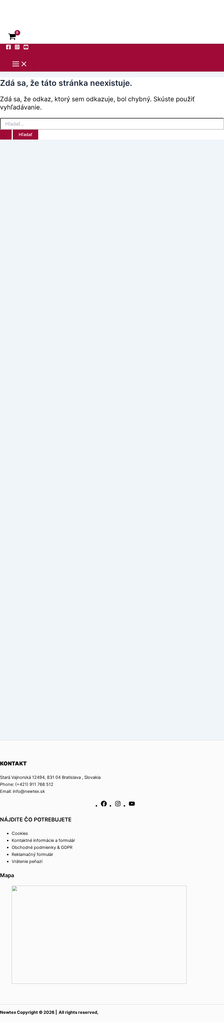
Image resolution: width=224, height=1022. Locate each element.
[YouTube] (131, 805)
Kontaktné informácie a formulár (43, 840)
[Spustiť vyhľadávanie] (6, 135)
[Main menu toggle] (20, 64)
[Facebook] (8, 48)
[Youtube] (26, 48)
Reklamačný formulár (32, 854)
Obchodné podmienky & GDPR (42, 847)
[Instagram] (17, 48)
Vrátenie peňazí (27, 861)
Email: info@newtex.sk (22, 791)
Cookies (20, 833)
